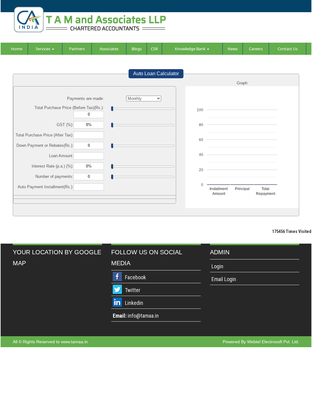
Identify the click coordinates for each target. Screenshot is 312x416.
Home (16, 48)
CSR (154, 48)
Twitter (132, 290)
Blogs (137, 48)
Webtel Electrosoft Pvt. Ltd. (273, 341)
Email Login (223, 279)
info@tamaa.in (143, 315)
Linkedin (134, 303)
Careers (256, 48)
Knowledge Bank (190, 48)
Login (217, 266)
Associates (109, 48)
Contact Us (288, 48)
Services (43, 48)
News (233, 48)
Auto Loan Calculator (156, 73)
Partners (77, 48)
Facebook (135, 277)
